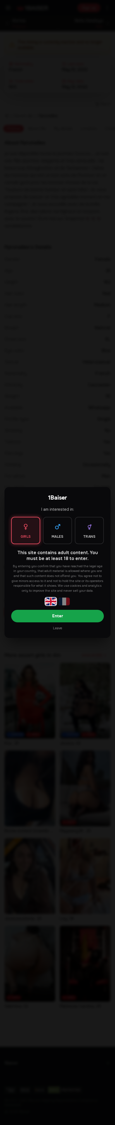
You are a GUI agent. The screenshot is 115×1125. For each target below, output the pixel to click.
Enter (57, 615)
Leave (57, 628)
